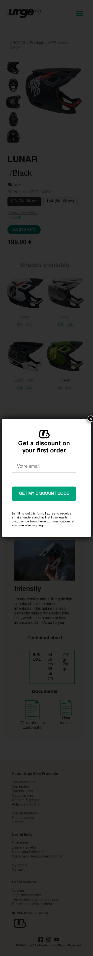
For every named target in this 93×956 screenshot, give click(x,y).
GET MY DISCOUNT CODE (44, 494)
